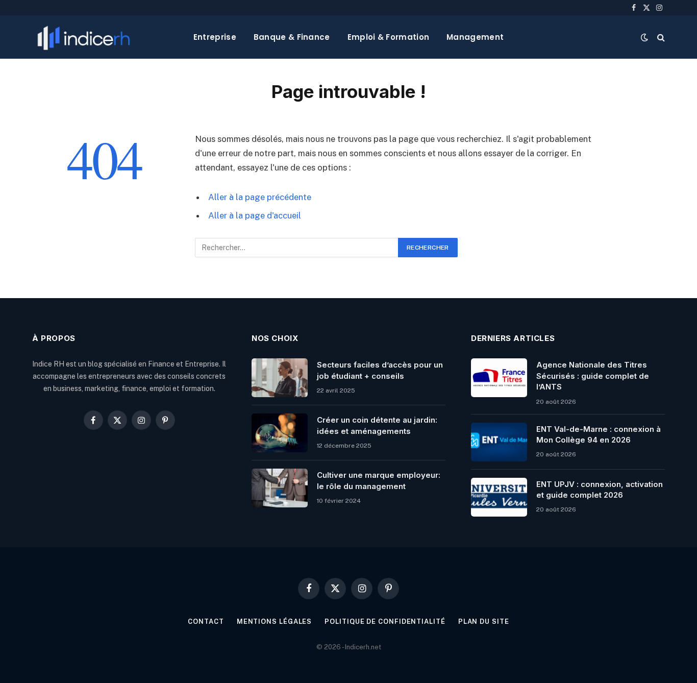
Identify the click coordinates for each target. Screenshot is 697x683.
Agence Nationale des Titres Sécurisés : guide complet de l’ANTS (592, 376)
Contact (205, 621)
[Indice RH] (83, 37)
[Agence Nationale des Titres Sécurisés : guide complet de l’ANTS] (499, 377)
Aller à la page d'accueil (254, 215)
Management (475, 37)
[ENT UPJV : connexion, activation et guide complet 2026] (499, 497)
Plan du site (483, 621)
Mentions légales (274, 621)
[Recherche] (660, 37)
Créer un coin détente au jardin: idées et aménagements (377, 425)
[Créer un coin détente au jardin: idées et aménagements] (280, 432)
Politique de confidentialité (385, 621)
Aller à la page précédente (259, 197)
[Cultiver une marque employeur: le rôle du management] (280, 488)
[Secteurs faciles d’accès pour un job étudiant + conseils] (280, 377)
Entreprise (214, 37)
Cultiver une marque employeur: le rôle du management (378, 480)
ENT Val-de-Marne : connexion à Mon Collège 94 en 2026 (598, 434)
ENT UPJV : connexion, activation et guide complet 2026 (599, 489)
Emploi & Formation (388, 37)
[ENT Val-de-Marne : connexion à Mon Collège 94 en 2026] (499, 442)
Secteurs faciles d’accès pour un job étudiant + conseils (380, 370)
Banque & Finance (292, 37)
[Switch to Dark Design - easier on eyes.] (644, 37)
